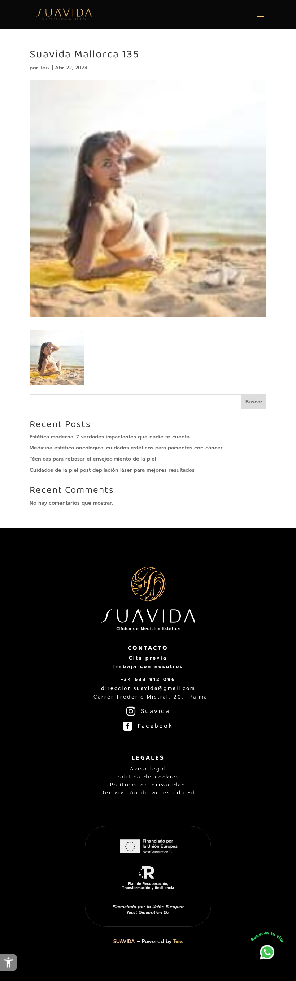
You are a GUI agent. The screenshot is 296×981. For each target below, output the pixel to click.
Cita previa (148, 657)
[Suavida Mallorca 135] (57, 380)
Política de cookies (148, 776)
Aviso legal (148, 769)
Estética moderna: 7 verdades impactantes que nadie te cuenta (110, 437)
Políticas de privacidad (148, 784)
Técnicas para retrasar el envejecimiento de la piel (93, 459)
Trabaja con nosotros (148, 666)
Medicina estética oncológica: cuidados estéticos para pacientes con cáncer (126, 447)
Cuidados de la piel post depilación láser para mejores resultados (112, 470)
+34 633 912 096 (148, 679)
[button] (8, 962)
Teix (45, 68)
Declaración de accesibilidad (148, 792)
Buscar (253, 402)
